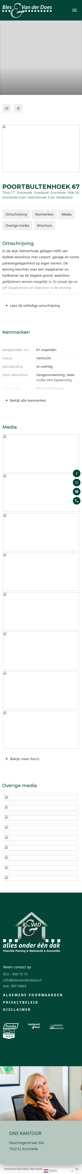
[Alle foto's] (6, 108)
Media (67, 214)
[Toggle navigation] (74, 10)
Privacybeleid (21, 1002)
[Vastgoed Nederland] (34, 1026)
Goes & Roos (23, 1168)
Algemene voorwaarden (33, 995)
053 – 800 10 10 (15, 974)
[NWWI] (56, 1026)
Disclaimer (17, 1009)
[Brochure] (18, 108)
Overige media (17, 225)
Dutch (52, 1170)
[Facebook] (76, 473)
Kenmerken (44, 214)
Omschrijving (16, 214)
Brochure (44, 225)
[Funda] (11, 1026)
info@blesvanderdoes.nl (22, 980)
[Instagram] (76, 482)
